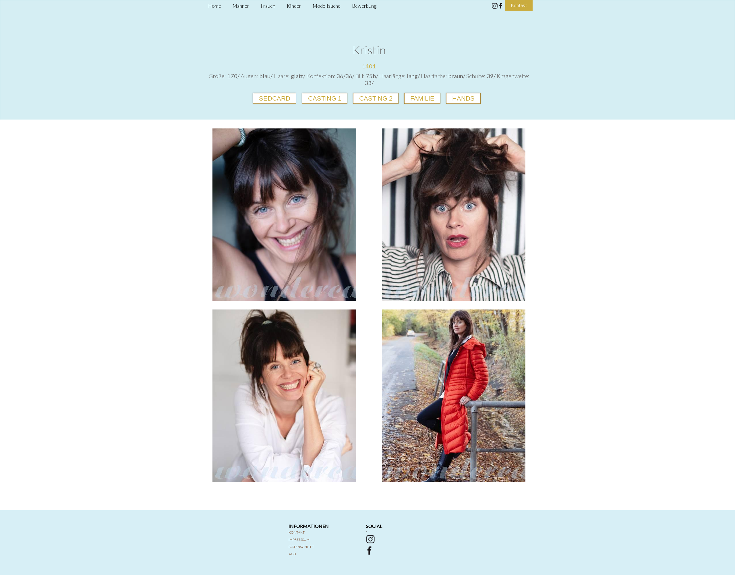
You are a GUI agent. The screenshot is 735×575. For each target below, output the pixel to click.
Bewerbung (364, 6)
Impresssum (299, 539)
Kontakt (297, 532)
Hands (463, 98)
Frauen (268, 6)
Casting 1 (324, 98)
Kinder (294, 6)
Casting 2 (375, 98)
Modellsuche (327, 6)
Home (214, 6)
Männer (241, 6)
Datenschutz (301, 547)
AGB (292, 554)
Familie (422, 98)
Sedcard (274, 98)
